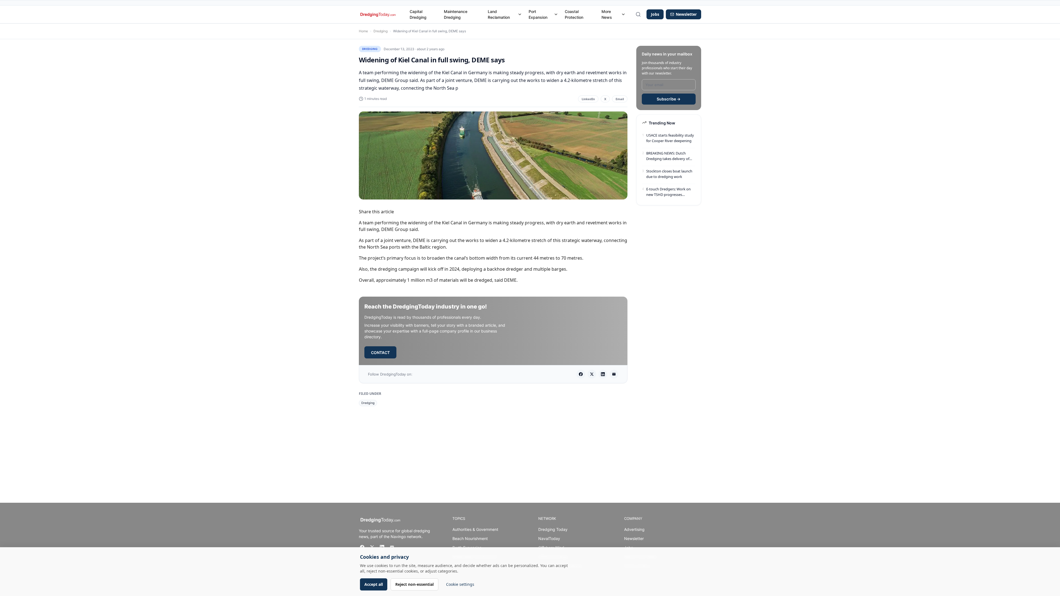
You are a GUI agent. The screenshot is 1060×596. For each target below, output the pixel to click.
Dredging (380, 31)
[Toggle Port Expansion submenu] (556, 14)
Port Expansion (538, 14)
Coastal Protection (574, 14)
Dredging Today (553, 529)
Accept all (373, 584)
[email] (614, 374)
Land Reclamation (499, 14)
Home (363, 31)
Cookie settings (460, 584)
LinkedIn (588, 99)
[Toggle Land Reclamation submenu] (520, 14)
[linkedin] (602, 374)
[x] (591, 374)
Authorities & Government (475, 529)
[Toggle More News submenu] (623, 14)
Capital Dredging (418, 14)
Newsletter (634, 538)
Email (620, 99)
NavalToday (549, 538)
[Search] (638, 14)
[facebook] (580, 374)
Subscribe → (668, 99)
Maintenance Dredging (455, 14)
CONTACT (380, 352)
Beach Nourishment (470, 538)
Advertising (634, 529)
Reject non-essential (414, 584)
